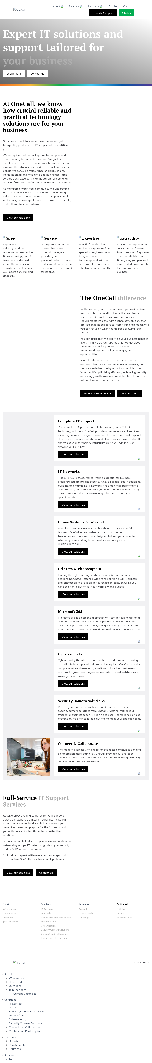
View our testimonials (97, 393)
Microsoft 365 (48, 921)
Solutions (74, 6)
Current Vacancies (24, 993)
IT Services (47, 909)
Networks (46, 913)
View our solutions (18, 217)
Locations (94, 6)
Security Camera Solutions (55, 929)
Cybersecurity (48, 925)
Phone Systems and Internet (56, 917)
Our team (8, 917)
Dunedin (83, 909)
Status (126, 13)
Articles (113, 6)
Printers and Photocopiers (55, 938)
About (57, 6)
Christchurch (86, 913)
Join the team (10, 921)
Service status (124, 917)
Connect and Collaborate (54, 934)
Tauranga (84, 917)
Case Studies (10, 913)
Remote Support (103, 13)
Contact (127, 6)
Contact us (37, 73)
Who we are (9, 909)
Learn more (14, 73)
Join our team (129, 393)
